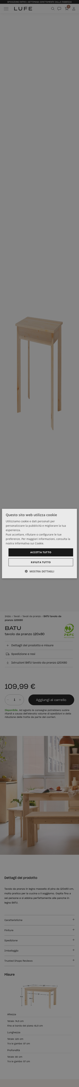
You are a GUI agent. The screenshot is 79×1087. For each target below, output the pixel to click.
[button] (39, 571)
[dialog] (39, 543)
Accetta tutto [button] (40, 552)
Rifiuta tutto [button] (41, 562)
